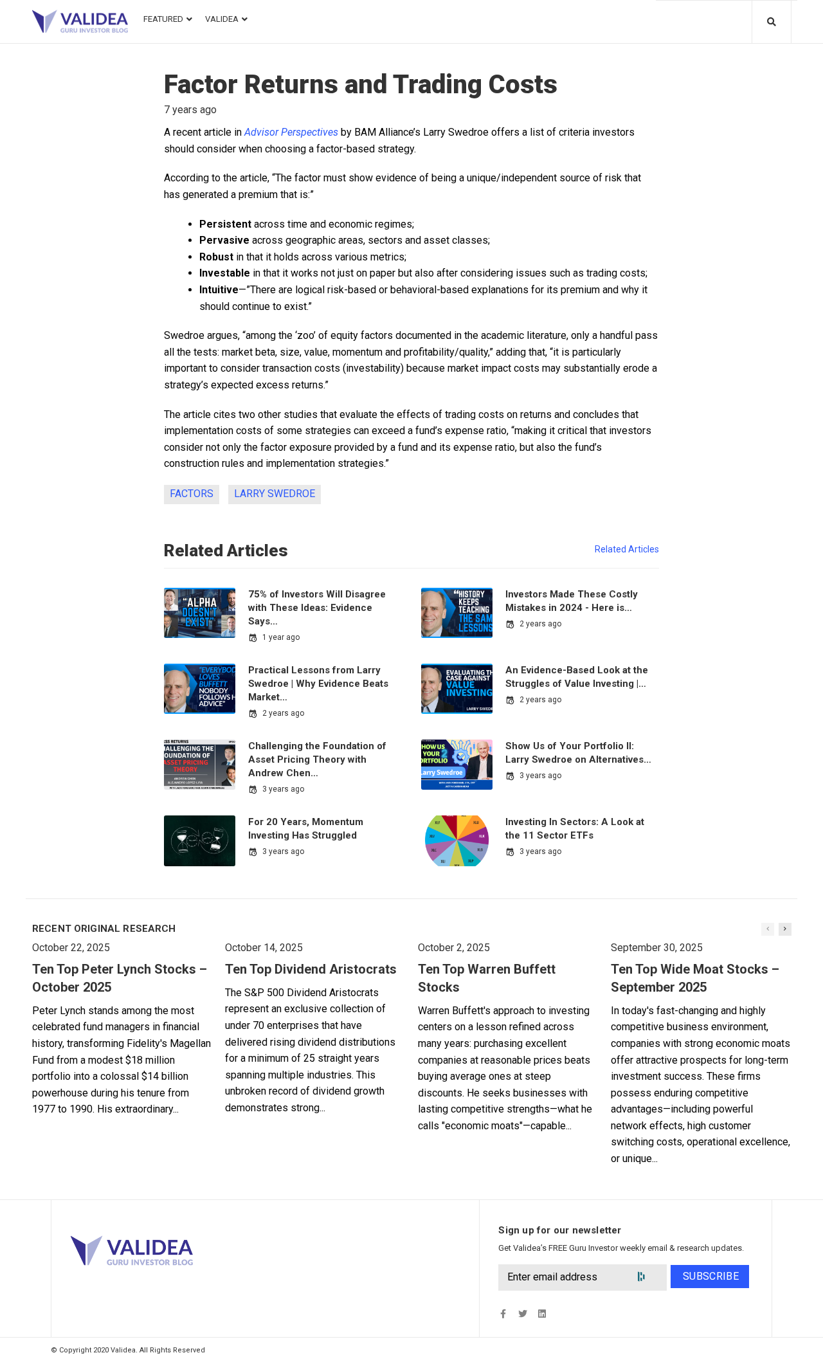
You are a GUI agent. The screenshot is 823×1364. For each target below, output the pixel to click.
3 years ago (283, 789)
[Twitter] (522, 1313)
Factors (191, 493)
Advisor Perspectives (291, 132)
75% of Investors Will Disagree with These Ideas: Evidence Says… (317, 607)
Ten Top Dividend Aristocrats (311, 969)
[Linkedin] (542, 1313)
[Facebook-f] (503, 1313)
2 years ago (540, 623)
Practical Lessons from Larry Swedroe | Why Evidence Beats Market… (318, 683)
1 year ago (281, 637)
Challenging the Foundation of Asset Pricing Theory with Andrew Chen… (317, 759)
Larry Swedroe (274, 493)
